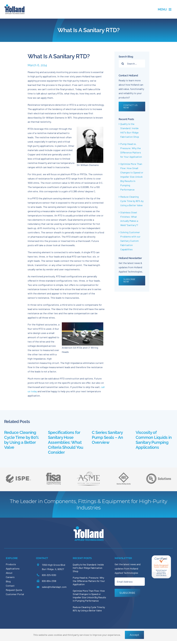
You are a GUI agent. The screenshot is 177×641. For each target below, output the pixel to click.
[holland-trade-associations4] (53, 473)
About (9, 572)
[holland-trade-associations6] (18, 471)
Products (11, 564)
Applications (12, 568)
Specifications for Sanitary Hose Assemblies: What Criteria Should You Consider (65, 442)
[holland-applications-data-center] (14, 5)
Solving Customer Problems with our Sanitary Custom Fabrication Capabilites (130, 241)
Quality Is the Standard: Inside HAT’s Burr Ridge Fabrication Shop (88, 568)
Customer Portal (15, 594)
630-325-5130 (49, 575)
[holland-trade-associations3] (123, 473)
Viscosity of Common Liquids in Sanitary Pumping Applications (154, 440)
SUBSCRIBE (127, 592)
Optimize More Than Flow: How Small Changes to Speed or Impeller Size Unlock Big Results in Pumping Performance (131, 176)
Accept (134, 634)
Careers (10, 577)
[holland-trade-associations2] (88, 472)
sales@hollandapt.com (54, 586)
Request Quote (14, 589)
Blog (8, 581)
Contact (10, 585)
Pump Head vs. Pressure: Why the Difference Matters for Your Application (89, 581)
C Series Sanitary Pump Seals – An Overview (107, 437)
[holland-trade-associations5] (158, 471)
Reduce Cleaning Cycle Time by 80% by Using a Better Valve (132, 201)
